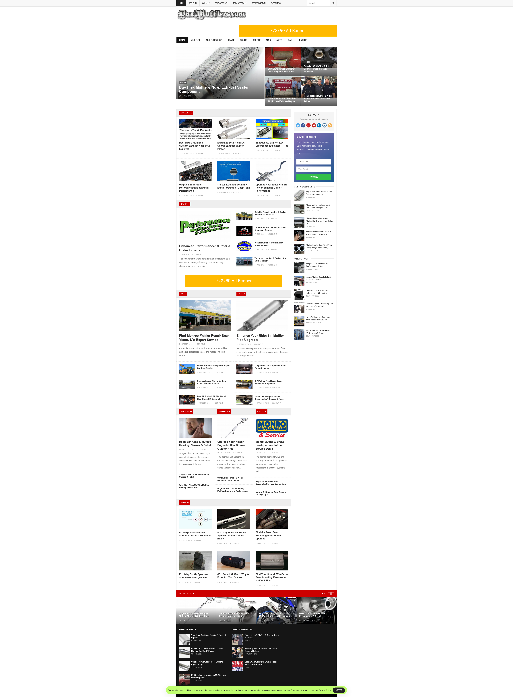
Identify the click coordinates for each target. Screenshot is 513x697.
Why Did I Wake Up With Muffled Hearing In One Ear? (194, 486)
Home (181, 3)
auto (279, 40)
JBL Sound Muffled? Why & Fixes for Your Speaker (233, 575)
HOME (182, 40)
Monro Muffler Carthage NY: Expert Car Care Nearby (213, 367)
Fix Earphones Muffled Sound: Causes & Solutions (195, 534)
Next (332, 593)
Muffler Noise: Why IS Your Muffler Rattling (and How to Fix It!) (319, 221)
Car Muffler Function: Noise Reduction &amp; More (230, 479)
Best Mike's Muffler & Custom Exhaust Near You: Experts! (194, 146)
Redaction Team (259, 3)
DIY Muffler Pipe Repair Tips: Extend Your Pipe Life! (268, 382)
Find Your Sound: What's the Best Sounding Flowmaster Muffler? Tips (272, 577)
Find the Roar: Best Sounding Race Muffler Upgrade (269, 535)
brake (231, 40)
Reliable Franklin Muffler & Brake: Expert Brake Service (270, 213)
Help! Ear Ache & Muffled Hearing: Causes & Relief (195, 443)
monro (260, 411)
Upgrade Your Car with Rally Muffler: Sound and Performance (232, 490)
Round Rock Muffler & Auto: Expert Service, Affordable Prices (318, 98)
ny (181, 293)
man (268, 40)
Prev (329, 593)
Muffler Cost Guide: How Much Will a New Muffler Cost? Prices (207, 649)
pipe (240, 293)
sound (243, 40)
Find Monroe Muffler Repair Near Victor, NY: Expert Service (204, 337)
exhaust (185, 112)
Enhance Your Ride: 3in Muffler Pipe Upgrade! (260, 337)
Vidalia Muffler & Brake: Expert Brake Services (268, 244)
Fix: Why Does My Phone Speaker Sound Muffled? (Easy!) (231, 535)
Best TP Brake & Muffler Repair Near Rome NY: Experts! (211, 397)
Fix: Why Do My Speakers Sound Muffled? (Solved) (193, 575)
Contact (206, 3)
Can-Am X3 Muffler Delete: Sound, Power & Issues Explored (317, 69)
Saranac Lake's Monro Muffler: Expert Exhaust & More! (211, 382)
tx (269, 94)
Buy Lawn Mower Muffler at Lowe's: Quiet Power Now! (281, 70)
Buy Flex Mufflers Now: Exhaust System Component (215, 89)
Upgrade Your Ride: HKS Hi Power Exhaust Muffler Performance (271, 188)
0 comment (200, 154)
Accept (338, 690)
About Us (193, 3)
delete (257, 40)
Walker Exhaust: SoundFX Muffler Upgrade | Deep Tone (233, 186)
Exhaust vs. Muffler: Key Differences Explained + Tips (272, 144)
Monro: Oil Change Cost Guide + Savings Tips (271, 493)
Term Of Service (239, 3)
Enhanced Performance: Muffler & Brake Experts (205, 248)
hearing (302, 40)
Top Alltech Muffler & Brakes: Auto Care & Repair (270, 259)
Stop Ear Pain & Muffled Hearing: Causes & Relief (194, 475)
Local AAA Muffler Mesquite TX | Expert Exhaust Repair (282, 100)
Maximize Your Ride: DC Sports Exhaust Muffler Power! (231, 146)
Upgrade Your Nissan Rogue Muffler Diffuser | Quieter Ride (232, 445)
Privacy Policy (221, 3)
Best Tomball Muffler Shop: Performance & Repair (313, 615)
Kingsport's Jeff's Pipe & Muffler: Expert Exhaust (270, 367)
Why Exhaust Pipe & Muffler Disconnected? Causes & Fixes (268, 397)
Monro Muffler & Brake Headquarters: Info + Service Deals (270, 445)
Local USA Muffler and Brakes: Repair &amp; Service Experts (261, 663)
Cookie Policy (325, 690)
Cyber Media (276, 3)
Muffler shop (214, 40)
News (183, 502)
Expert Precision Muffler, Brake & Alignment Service (270, 228)
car (290, 40)
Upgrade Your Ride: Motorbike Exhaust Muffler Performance (194, 188)
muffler (196, 40)
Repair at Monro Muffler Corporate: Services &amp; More (271, 482)
